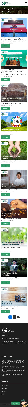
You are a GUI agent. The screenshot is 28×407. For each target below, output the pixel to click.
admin (4, 43)
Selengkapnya (5, 45)
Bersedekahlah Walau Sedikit (9, 306)
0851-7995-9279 (6, 335)
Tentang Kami (4, 385)
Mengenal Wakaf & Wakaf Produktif (11, 161)
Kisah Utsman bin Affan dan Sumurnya (12, 103)
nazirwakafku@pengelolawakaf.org (10, 338)
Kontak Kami (4, 391)
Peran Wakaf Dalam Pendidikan (10, 278)
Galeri (2, 394)
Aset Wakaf (4, 388)
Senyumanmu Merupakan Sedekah (11, 189)
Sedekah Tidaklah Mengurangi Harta (11, 218)
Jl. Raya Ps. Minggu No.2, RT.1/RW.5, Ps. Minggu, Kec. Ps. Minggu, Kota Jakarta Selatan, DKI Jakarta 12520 (14, 343)
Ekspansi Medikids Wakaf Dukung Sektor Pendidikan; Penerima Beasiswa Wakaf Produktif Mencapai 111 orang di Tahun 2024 (13, 39)
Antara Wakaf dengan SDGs (9, 132)
